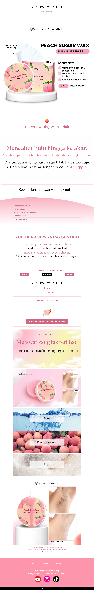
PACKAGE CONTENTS (21, 209)
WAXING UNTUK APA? (21, 219)
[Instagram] (47, 579)
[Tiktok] (56, 579)
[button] (47, 206)
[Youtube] (38, 579)
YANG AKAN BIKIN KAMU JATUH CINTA (26, 212)
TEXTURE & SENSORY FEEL (23, 206)
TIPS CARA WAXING (20, 215)
